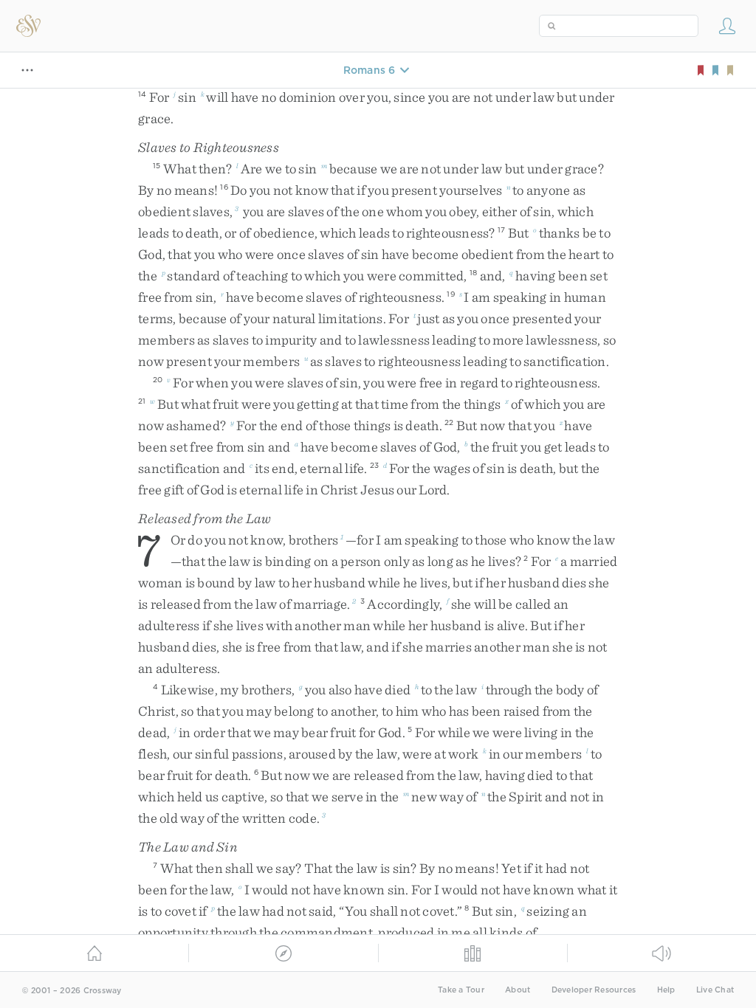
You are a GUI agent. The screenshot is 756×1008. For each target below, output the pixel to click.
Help (666, 990)
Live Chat (715, 990)
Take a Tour (461, 990)
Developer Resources (593, 990)
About (517, 990)
